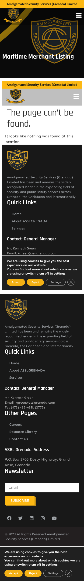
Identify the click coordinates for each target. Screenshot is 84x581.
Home (14, 363)
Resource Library (23, 432)
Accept (13, 573)
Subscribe (19, 500)
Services (15, 377)
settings (52, 565)
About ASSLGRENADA (27, 370)
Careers (15, 424)
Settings (53, 573)
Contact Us (18, 439)
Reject (33, 573)
